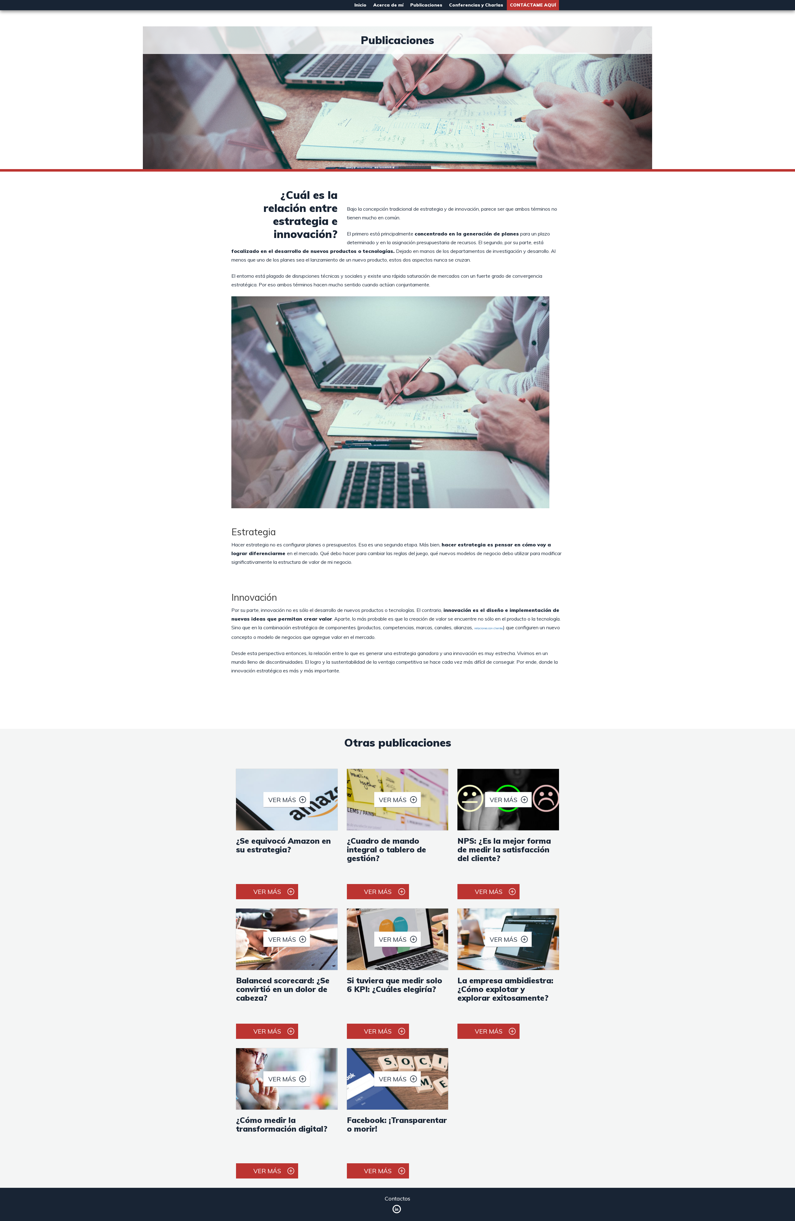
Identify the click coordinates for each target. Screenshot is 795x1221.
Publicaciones (426, 5)
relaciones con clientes (488, 628)
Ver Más (282, 800)
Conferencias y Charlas (476, 5)
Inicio (360, 5)
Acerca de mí (388, 5)
